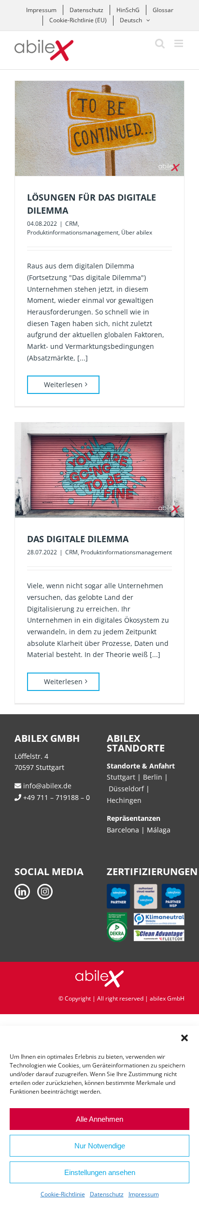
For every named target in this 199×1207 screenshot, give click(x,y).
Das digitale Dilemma (77, 539)
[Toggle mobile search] (160, 43)
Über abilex (136, 232)
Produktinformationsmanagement (72, 232)
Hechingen (124, 800)
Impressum (143, 1194)
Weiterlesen (63, 384)
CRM (71, 223)
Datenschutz (107, 1194)
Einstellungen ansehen (99, 1172)
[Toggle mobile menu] (179, 43)
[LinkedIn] (22, 891)
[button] (184, 1038)
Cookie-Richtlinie (63, 1194)
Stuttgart (121, 777)
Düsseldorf (127, 788)
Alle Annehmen (99, 1119)
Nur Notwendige (99, 1146)
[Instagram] (45, 891)
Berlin (152, 777)
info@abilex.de (46, 785)
